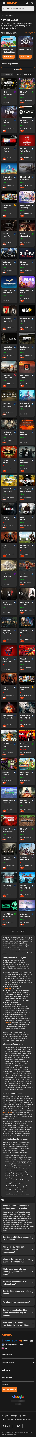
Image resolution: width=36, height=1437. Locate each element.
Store (6, 15)
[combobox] (18, 8)
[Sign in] (26, 3)
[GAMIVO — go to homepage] (12, 3)
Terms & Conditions (7, 1419)
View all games (30, 33)
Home (2, 15)
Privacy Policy (6, 1416)
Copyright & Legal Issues (18, 1416)
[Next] (29, 931)
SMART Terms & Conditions (23, 1419)
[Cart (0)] (32, 3)
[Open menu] (4, 3)
